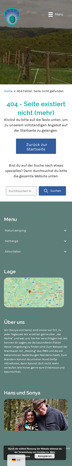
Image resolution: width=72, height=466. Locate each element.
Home (8, 91)
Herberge (11, 241)
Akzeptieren (45, 456)
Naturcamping (15, 230)
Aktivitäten (13, 251)
